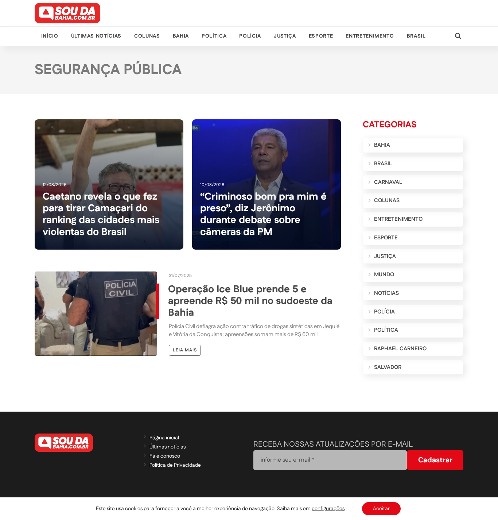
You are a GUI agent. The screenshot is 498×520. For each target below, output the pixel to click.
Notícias (386, 293)
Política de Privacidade (175, 465)
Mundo (384, 274)
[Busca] (458, 36)
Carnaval (388, 182)
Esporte (321, 36)
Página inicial (164, 438)
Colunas (147, 36)
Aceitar (381, 508)
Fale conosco (164, 456)
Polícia (250, 36)
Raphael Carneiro (400, 349)
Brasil (416, 36)
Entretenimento (370, 36)
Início (49, 36)
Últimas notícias (96, 36)
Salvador (387, 367)
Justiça (285, 36)
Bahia (181, 36)
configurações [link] (328, 508)
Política (214, 36)
